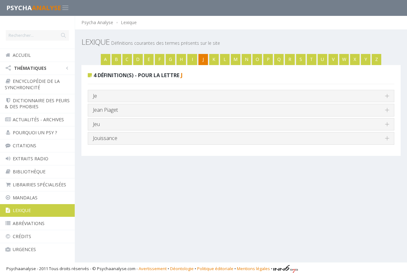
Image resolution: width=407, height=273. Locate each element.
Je (95, 95)
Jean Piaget (105, 109)
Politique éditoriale (215, 268)
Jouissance (105, 138)
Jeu (96, 124)
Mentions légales (253, 268)
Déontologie (182, 268)
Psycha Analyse (97, 22)
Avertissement (153, 268)
